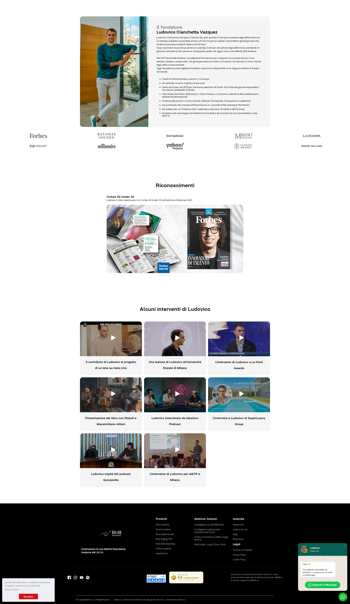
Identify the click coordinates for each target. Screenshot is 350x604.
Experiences (162, 553)
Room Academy (163, 529)
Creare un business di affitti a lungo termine (211, 538)
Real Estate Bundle (165, 534)
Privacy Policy (239, 554)
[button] (344, 545)
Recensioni (238, 539)
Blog (235, 534)
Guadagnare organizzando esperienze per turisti (207, 531)
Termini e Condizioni (242, 550)
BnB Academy (162, 524)
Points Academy (163, 548)
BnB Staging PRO (164, 539)
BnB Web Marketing (165, 543)
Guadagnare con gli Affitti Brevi (209, 524)
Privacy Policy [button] (12, 589)
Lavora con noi (240, 529)
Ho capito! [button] (28, 596)
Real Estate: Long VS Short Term (210, 544)
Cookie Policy (239, 559)
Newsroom (238, 524)
